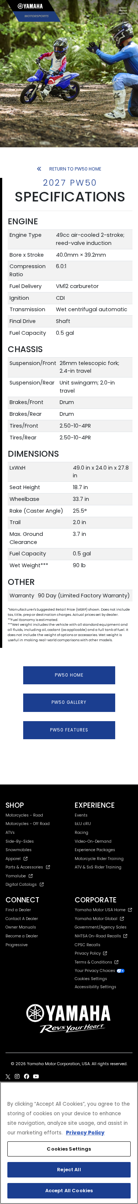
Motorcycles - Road (24, 815)
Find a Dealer (18, 910)
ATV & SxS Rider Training (98, 867)
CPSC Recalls (87, 945)
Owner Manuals (21, 927)
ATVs (10, 832)
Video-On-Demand (93, 841)
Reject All (69, 1169)
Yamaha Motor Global (96, 919)
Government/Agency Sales (101, 927)
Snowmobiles (19, 850)
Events (81, 815)
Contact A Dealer (22, 919)
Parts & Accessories (24, 867)
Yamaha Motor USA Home (100, 910)
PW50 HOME (69, 675)
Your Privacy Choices (95, 970)
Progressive (17, 945)
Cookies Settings (69, 1148)
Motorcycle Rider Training (99, 858)
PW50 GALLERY (69, 702)
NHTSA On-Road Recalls (99, 936)
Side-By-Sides (20, 841)
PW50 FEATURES (69, 730)
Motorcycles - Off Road (28, 823)
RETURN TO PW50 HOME (75, 169)
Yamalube (16, 876)
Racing (81, 832)
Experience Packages (95, 850)
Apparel (13, 858)
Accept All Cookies (69, 1190)
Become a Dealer (22, 936)
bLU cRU (83, 823)
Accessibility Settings (95, 987)
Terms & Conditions (94, 962)
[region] (69, 1143)
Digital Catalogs (21, 884)
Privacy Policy (89, 953)
